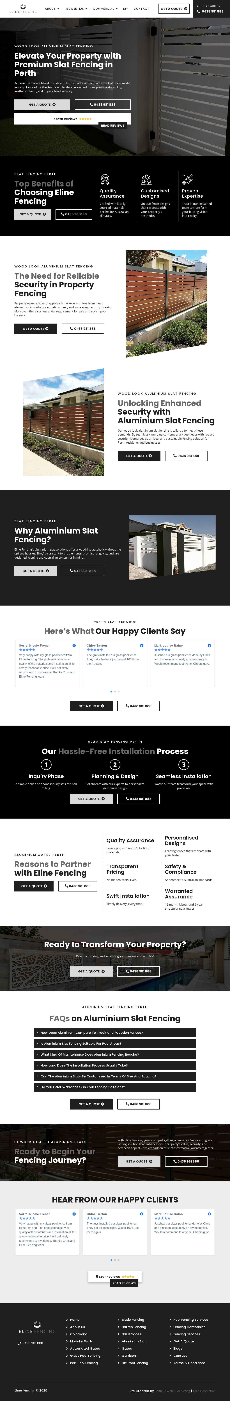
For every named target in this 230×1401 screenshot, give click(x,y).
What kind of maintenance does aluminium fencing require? (90, 1054)
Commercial (103, 9)
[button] (111, 691)
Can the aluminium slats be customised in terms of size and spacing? (98, 1076)
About (50, 9)
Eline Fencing (24, 1390)
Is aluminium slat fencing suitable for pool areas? (81, 1043)
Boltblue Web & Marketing (172, 1391)
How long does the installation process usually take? (84, 1065)
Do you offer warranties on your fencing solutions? (83, 1087)
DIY (125, 9)
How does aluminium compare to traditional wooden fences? (92, 1032)
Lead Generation (204, 1391)
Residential (74, 9)
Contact (141, 9)
